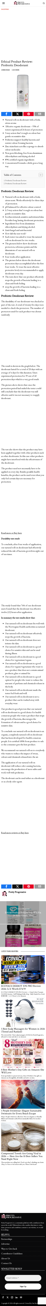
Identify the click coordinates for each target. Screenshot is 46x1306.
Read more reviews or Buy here (15, 832)
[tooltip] (6, 114)
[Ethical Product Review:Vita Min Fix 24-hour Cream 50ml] (23, 912)
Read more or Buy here (11, 533)
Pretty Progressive (17, 892)
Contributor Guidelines (11, 1253)
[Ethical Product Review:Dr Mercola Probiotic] (23, 935)
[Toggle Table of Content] (39, 175)
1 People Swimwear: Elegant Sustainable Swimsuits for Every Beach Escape (21, 1112)
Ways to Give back (9, 1248)
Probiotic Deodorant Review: (16, 180)
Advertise (5, 1243)
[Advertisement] (23, 35)
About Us (5, 1258)
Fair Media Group (37, 1303)
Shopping (5, 9)
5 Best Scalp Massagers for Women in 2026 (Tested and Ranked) (23, 1030)
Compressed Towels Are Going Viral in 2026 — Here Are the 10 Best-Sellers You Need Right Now (21, 1156)
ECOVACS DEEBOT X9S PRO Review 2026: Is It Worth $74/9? (21, 987)
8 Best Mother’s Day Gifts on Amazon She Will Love (22, 1071)
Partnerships (6, 1239)
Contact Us (6, 1263)
